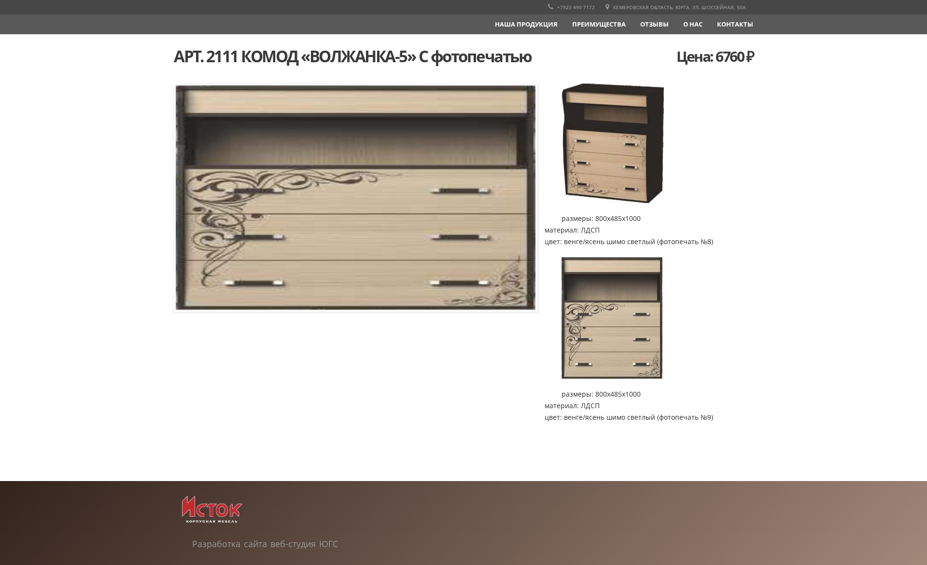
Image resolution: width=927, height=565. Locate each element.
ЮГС (328, 544)
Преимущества (599, 24)
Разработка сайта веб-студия (255, 544)
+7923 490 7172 (575, 7)
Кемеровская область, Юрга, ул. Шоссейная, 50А (679, 7)
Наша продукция (526, 24)
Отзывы (654, 24)
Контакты (735, 24)
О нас (692, 24)
